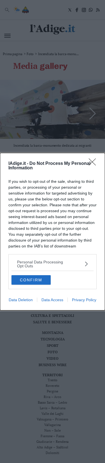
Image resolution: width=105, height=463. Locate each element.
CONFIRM (31, 280)
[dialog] (52, 231)
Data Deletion (21, 300)
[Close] (94, 163)
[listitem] (52, 264)
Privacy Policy (84, 300)
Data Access (52, 300)
